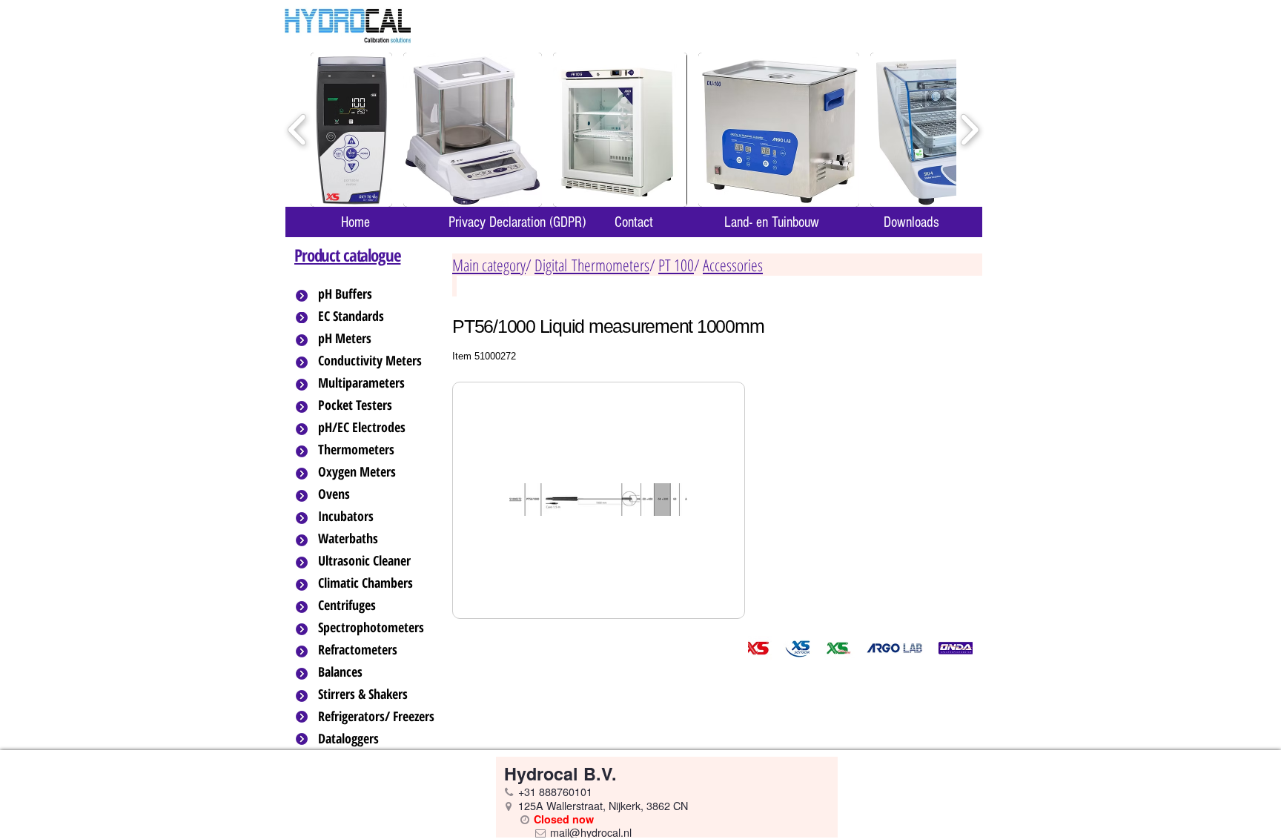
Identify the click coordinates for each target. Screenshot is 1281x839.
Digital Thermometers (591, 264)
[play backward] (297, 130)
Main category (489, 264)
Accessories (733, 264)
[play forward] (969, 130)
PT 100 (676, 264)
